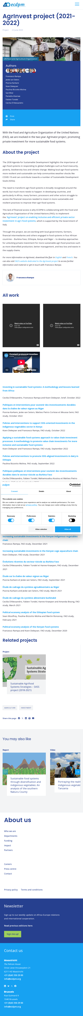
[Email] (33, 718)
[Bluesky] (8, 986)
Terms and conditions (32, 889)
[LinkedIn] (26, 718)
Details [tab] (41, 491)
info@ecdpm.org (12, 979)
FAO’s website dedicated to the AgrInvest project (36, 261)
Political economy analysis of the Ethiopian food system (31, 612)
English (58, 257)
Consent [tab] (14, 491)
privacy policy (31, 505)
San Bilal (9, 93)
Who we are (10, 831)
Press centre (10, 868)
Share (12, 119)
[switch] (31, 520)
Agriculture (9, 708)
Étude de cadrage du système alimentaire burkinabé (29, 598)
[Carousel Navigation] (41, 772)
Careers (8, 864)
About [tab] (68, 491)
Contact (8, 873)
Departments (10, 836)
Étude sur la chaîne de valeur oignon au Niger (26, 576)
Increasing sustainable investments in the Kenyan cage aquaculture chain (40, 551)
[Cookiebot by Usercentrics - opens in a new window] (71, 485)
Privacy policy (11, 889)
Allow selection (41, 529)
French (69, 257)
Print (12, 116)
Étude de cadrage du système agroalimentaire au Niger (31, 587)
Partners (8, 850)
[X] (22, 718)
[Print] (29, 718)
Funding (8, 840)
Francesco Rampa (13, 76)
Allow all (67, 529)
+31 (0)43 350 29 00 (13, 975)
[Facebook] (19, 718)
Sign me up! (13, 934)
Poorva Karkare (12, 83)
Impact (7, 845)
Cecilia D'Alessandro (14, 103)
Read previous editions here (18, 925)
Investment (26, 708)
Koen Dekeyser (12, 86)
